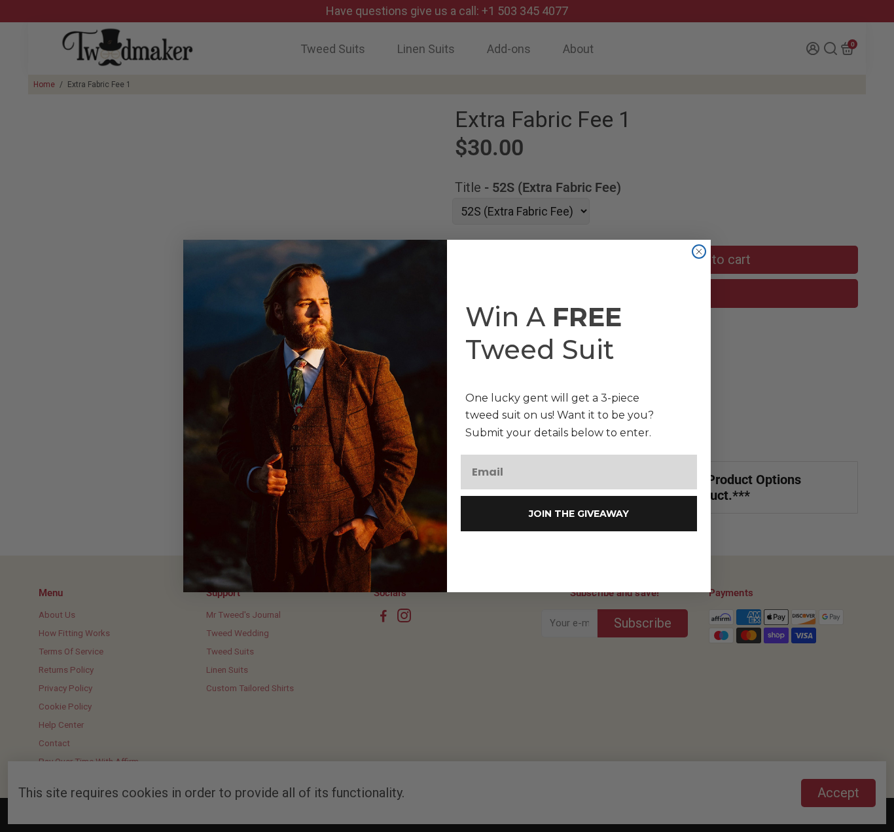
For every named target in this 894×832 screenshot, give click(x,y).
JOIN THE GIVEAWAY (579, 514)
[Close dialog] (699, 251)
